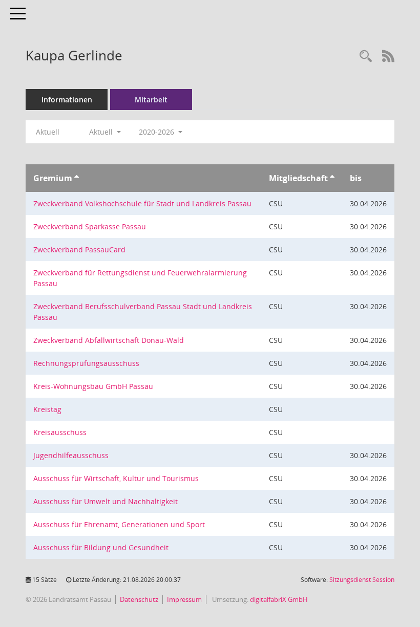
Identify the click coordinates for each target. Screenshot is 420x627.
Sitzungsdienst (361, 579)
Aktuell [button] (102, 132)
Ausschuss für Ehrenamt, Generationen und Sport (119, 524)
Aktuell (47, 132)
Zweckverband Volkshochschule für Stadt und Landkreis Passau (142, 203)
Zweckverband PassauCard (79, 249)
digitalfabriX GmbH (279, 599)
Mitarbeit (151, 99)
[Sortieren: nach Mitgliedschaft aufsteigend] (332, 178)
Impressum (184, 599)
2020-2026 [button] (157, 132)
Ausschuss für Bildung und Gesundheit (101, 547)
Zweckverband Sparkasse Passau (89, 226)
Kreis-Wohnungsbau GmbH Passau (93, 386)
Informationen (66, 99)
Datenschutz (139, 599)
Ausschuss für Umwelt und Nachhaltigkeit (105, 501)
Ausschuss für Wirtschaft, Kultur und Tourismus (116, 478)
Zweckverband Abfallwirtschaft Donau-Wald (108, 340)
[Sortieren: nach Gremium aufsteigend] (76, 178)
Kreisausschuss (60, 432)
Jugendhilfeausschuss (71, 455)
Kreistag (47, 409)
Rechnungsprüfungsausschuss (86, 363)
